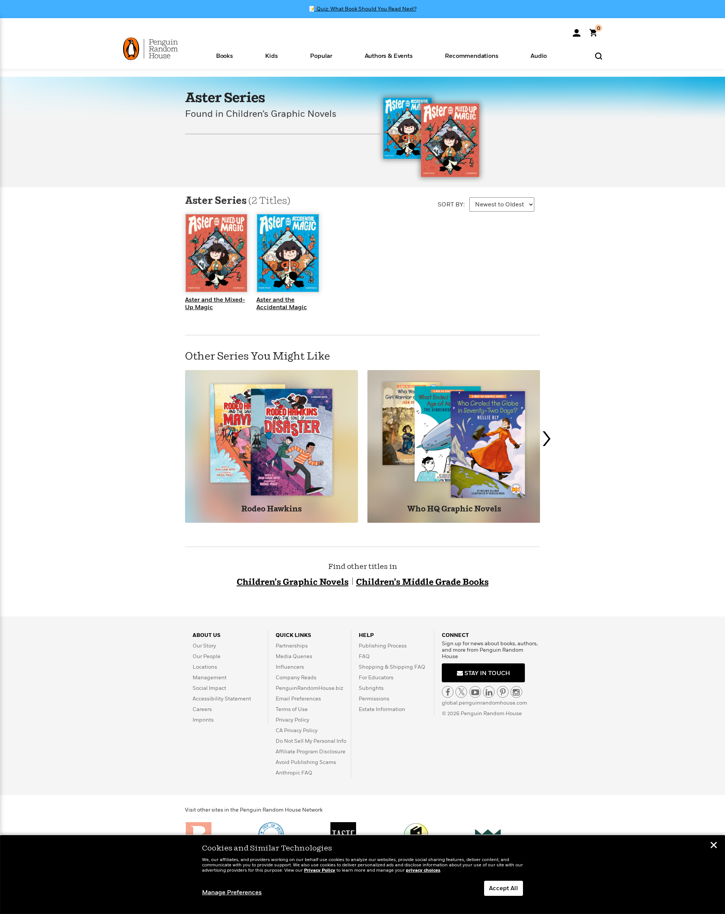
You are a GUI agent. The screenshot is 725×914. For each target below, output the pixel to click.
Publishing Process (383, 645)
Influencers (290, 667)
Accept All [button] (503, 888)
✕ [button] (713, 846)
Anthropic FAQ (294, 772)
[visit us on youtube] (475, 692)
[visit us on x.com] (461, 692)
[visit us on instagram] (516, 692)
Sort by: (451, 204)
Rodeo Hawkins (271, 509)
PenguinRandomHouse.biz (309, 688)
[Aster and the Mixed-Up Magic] (216, 253)
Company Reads (296, 677)
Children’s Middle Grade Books (422, 582)
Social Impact (209, 688)
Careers (202, 709)
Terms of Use (292, 709)
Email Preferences (298, 698)
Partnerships (292, 645)
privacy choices (423, 870)
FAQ (364, 656)
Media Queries (294, 656)
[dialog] (362, 874)
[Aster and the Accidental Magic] (287, 253)
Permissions (374, 698)
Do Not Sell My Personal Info (311, 741)
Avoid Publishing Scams (306, 762)
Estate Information (382, 709)
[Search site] (598, 55)
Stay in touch (486, 673)
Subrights (371, 688)
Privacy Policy (292, 719)
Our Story (204, 645)
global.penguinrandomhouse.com (484, 702)
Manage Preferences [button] (232, 892)
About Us (207, 635)
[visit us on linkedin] (489, 692)
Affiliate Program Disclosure (311, 751)
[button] (224, 55)
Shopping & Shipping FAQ (392, 667)
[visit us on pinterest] (503, 692)
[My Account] (576, 30)
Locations (205, 667)
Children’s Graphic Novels (293, 582)
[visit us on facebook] (448, 692)
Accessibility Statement (222, 698)
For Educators (376, 677)
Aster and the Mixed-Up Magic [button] (215, 303)
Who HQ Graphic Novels (454, 509)
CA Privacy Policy (297, 730)
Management (210, 677)
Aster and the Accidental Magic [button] (281, 303)
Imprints (203, 719)
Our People (207, 656)
